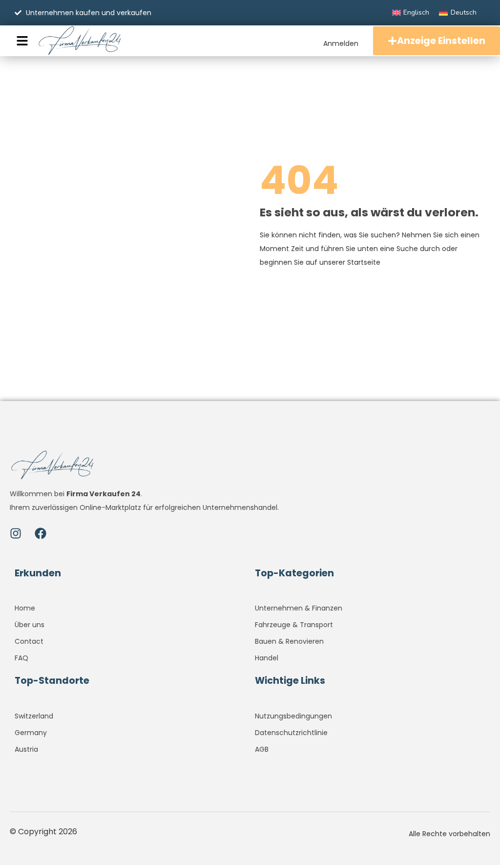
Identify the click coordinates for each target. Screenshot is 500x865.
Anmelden (340, 43)
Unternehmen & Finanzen (298, 608)
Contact (29, 641)
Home (25, 608)
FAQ (21, 658)
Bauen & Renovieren (289, 641)
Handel (266, 658)
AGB (262, 749)
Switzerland (34, 716)
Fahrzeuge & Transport (294, 625)
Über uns (29, 625)
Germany (31, 733)
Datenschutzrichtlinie (291, 733)
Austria (26, 749)
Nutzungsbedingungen (293, 716)
